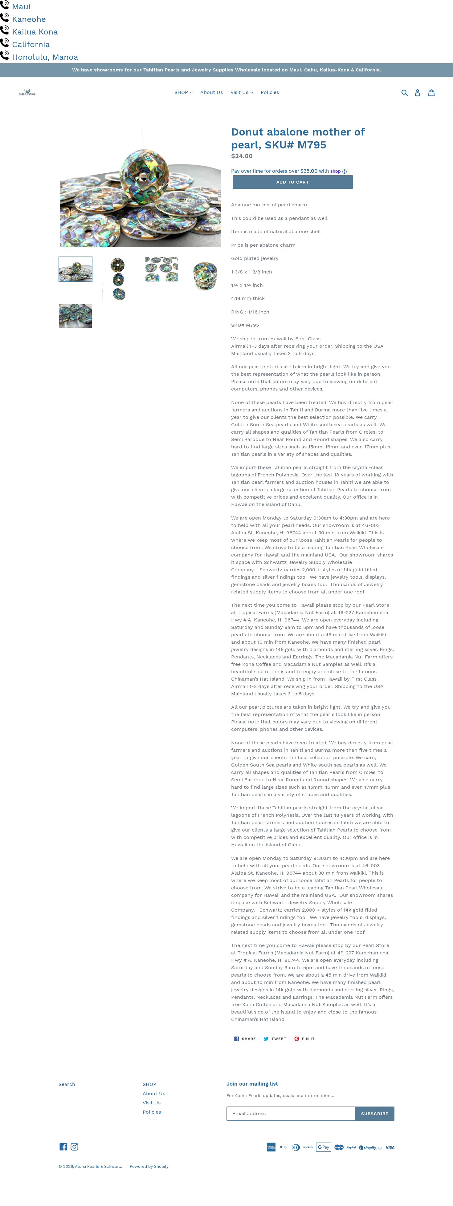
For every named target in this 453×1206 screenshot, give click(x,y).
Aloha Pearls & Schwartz (98, 1166)
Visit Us (240, 92)
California (31, 44)
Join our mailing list (252, 1084)
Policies (270, 92)
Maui (21, 6)
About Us (211, 92)
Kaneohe (29, 19)
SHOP (182, 92)
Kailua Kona (35, 31)
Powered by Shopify (149, 1166)
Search (67, 1084)
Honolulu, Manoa (45, 57)
